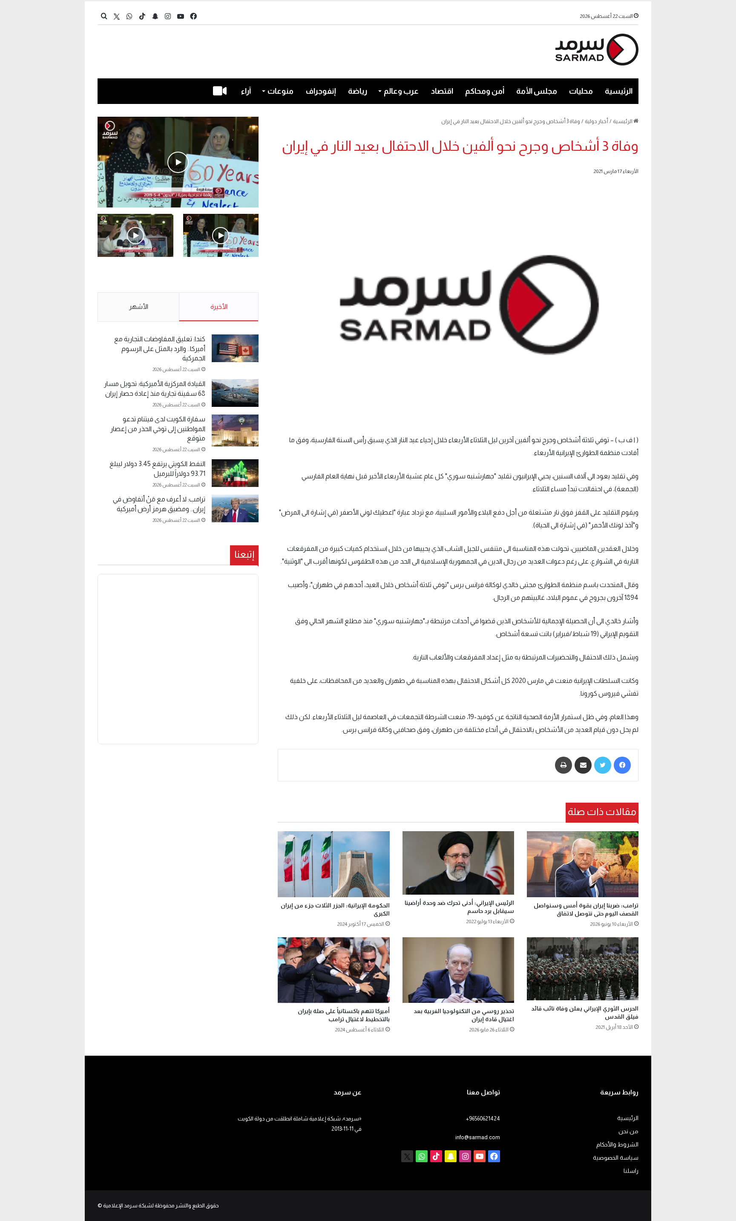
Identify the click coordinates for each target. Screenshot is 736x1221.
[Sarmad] (596, 50)
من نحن (628, 1131)
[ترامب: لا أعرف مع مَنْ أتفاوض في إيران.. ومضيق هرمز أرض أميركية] (235, 508)
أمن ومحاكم (484, 91)
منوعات (280, 91)
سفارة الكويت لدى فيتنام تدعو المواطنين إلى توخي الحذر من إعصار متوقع (157, 428)
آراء (246, 91)
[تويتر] (602, 765)
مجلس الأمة (536, 91)
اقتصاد (442, 91)
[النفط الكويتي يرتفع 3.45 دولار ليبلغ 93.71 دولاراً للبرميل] (235, 473)
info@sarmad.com (477, 1137)
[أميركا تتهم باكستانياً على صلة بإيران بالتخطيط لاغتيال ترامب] (333, 970)
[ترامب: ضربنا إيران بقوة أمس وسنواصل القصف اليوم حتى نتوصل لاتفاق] (582, 864)
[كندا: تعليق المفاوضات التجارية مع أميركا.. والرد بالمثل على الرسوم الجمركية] (235, 348)
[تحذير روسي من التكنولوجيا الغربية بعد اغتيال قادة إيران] (458, 970)
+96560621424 (483, 1118)
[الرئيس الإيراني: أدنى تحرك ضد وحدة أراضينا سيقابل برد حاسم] (458, 863)
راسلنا (631, 1171)
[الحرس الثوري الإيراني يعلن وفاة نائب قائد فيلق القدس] (582, 968)
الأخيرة (218, 306)
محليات (581, 91)
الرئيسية (618, 91)
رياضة (357, 91)
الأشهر (138, 306)
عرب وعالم (401, 91)
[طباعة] (563, 765)
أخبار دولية (596, 121)
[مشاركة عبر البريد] (583, 765)
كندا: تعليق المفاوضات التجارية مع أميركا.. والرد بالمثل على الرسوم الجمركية (159, 348)
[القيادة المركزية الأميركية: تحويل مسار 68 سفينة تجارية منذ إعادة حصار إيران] (235, 393)
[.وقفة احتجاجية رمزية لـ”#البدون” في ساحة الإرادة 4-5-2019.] (178, 162)
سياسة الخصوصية (615, 1158)
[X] (116, 16)
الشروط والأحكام (617, 1144)
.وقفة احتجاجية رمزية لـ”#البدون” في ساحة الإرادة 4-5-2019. (222, 275)
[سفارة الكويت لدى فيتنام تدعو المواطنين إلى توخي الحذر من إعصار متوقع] (235, 430)
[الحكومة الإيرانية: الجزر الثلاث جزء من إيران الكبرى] (333, 864)
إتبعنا (244, 554)
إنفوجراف (321, 91)
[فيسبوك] (622, 765)
